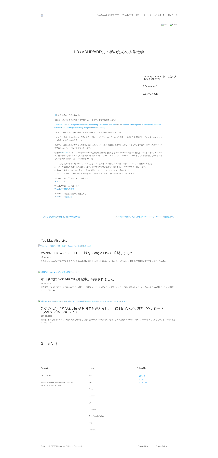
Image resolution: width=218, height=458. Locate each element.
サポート (145, 15)
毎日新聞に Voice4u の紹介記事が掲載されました (77, 279)
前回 (56, 115)
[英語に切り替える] (164, 25)
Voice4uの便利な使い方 (165, 76)
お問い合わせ (172, 15)
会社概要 (157, 15)
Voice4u (147, 76)
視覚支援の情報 (152, 79)
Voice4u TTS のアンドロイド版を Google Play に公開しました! (88, 253)
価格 (137, 15)
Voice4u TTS (127, 15)
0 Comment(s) (150, 86)
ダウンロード (59, 181)
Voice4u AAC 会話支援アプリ (108, 15)
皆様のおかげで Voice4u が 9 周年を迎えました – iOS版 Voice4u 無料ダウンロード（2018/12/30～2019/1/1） (102, 310)
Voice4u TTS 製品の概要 (64, 189)
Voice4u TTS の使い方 (63, 197)
